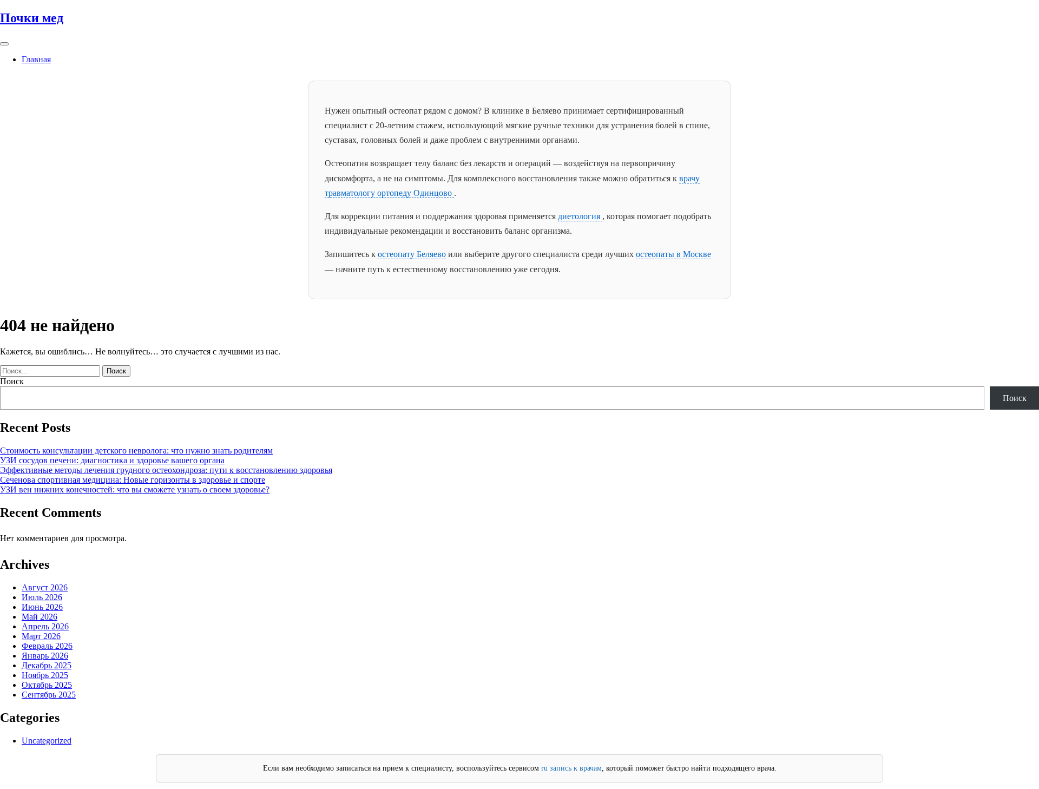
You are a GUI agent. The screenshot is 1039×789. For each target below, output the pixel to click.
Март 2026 (41, 636)
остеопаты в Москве (673, 254)
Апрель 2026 (45, 626)
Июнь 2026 (42, 607)
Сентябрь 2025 (49, 694)
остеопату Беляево (412, 254)
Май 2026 (39, 616)
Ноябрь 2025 (45, 675)
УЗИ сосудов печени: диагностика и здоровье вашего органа (112, 460)
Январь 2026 (45, 655)
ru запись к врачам (571, 768)
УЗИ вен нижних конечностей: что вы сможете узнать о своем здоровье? (134, 489)
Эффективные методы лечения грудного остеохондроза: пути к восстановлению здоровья (166, 470)
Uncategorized (46, 740)
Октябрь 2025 (47, 684)
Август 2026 (45, 587)
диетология (580, 216)
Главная (36, 59)
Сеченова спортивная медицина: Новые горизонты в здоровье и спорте (132, 479)
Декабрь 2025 (46, 665)
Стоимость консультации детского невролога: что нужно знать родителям (136, 450)
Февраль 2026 (47, 645)
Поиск (12, 381)
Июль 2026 (42, 597)
